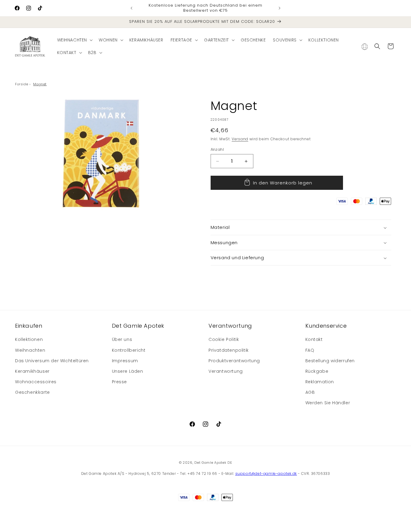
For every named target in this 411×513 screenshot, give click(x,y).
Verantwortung (226, 371)
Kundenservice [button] (326, 325)
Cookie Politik (224, 340)
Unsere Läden (127, 371)
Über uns (122, 340)
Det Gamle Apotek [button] (138, 325)
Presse (119, 382)
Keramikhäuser (32, 371)
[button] (74, 40)
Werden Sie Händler (327, 403)
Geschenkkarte (32, 393)
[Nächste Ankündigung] (279, 8)
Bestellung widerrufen (330, 361)
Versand (240, 138)
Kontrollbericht (129, 350)
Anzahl (217, 149)
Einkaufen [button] (28, 325)
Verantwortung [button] (230, 325)
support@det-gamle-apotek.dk (266, 473)
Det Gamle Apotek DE (213, 462)
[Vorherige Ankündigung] (131, 8)
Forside (21, 84)
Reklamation (319, 382)
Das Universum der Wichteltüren (52, 361)
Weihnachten (30, 350)
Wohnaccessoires (36, 382)
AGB (310, 393)
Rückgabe (317, 371)
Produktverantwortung (234, 361)
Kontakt (314, 340)
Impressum (125, 361)
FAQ (309, 350)
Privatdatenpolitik (229, 350)
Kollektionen (29, 340)
